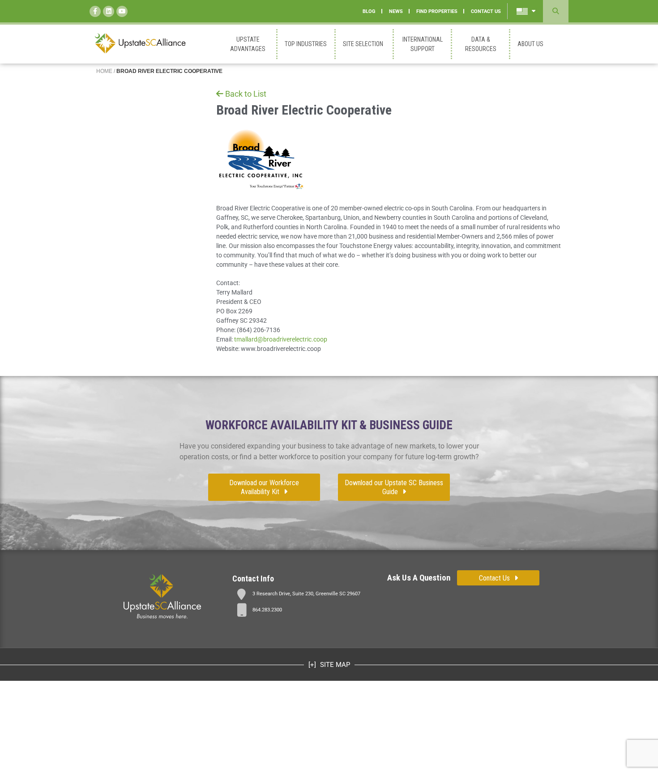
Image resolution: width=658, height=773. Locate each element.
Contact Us (494, 578)
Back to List (245, 93)
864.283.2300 (267, 610)
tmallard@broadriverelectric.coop (280, 339)
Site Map (334, 665)
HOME (104, 71)
